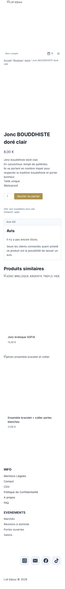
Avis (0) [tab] (11, 221)
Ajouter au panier (28, 196)
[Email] (35, 560)
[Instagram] (24, 560)
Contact (9, 481)
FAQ (6, 502)
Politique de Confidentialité (21, 492)
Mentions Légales (15, 476)
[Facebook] (46, 560)
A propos (9, 497)
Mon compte (11, 53)
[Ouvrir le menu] (58, 53)
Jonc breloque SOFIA (21, 337)
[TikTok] (56, 560)
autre (17, 212)
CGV (7, 486)
